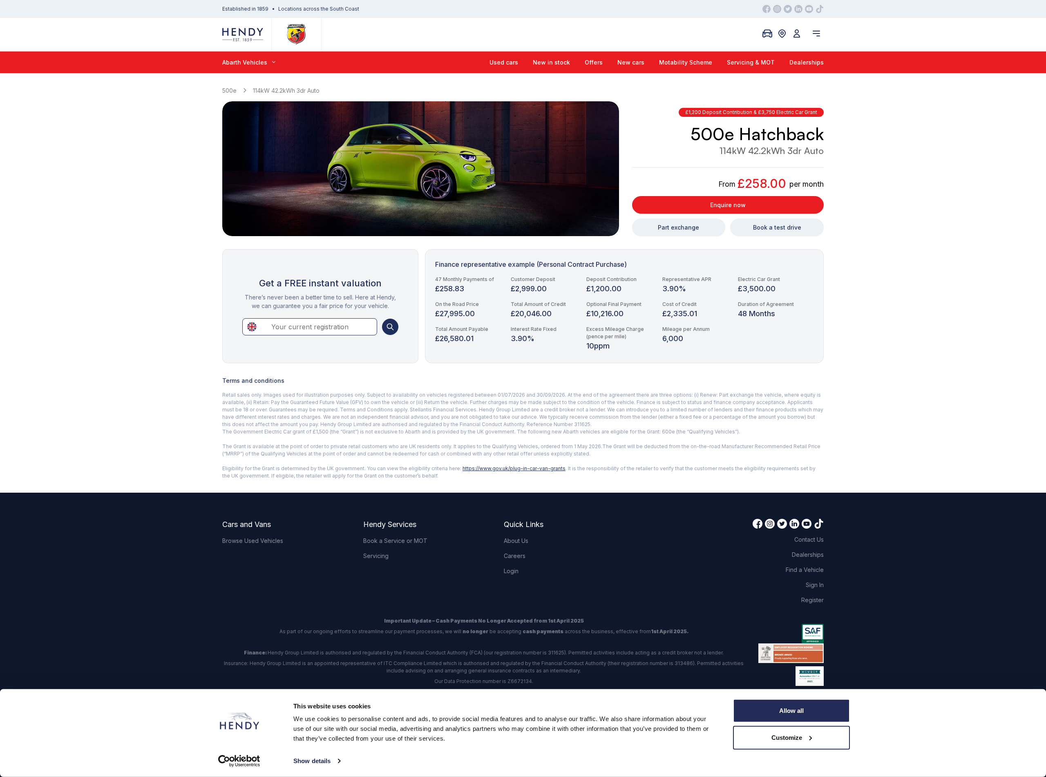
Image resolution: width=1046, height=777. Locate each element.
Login (511, 570)
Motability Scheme (685, 62)
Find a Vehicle (805, 569)
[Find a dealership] (782, 33)
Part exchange (678, 227)
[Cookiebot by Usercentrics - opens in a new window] (239, 761)
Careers (514, 555)
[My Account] (796, 33)
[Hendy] (242, 34)
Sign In (815, 584)
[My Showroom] (767, 33)
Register (812, 599)
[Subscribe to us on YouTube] (809, 9)
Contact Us (809, 539)
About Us (516, 540)
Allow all (791, 710)
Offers (594, 62)
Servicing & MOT (751, 62)
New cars (630, 62)
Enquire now (728, 204)
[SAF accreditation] (791, 633)
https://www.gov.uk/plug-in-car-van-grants (514, 468)
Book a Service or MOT (395, 540)
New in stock (551, 62)
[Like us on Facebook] (766, 9)
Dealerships (806, 62)
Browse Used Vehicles (252, 540)
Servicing (376, 555)
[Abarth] (296, 34)
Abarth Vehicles (244, 62)
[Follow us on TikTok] (820, 9)
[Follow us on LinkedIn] (798, 9)
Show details (312, 760)
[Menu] (816, 33)
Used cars (503, 62)
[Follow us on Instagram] (777, 9)
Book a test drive (777, 227)
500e (229, 90)
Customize (786, 737)
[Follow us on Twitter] (788, 9)
